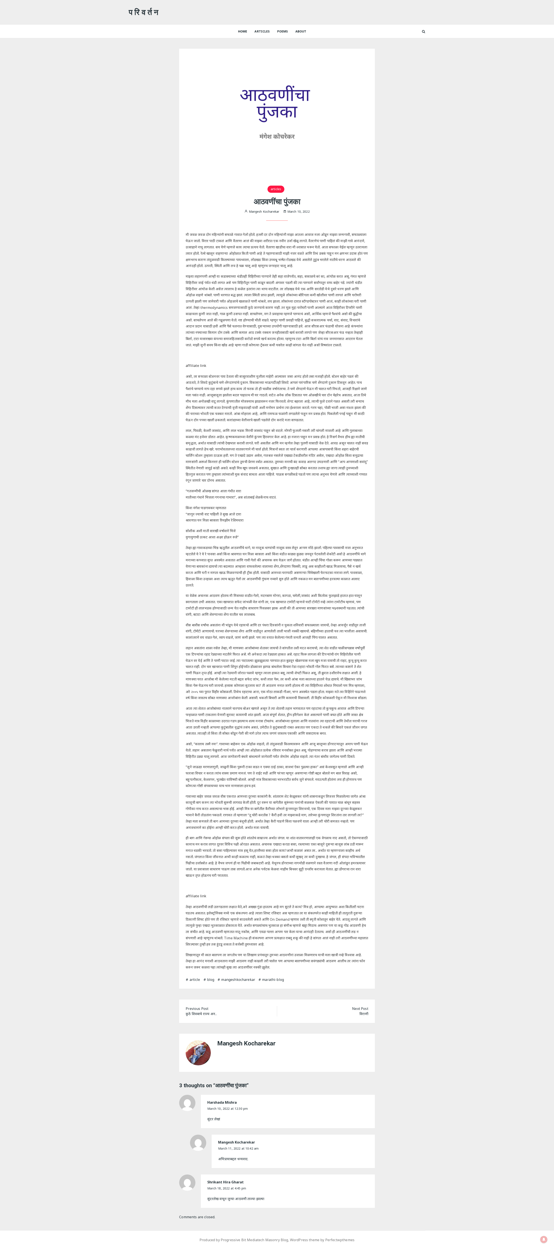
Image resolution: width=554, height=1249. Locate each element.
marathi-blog (273, 979)
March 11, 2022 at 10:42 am (238, 1148)
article (195, 979)
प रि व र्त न (143, 12)
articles (276, 189)
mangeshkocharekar (238, 979)
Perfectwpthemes (339, 1240)
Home (242, 31)
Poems (282, 31)
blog (210, 979)
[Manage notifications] (543, 1239)
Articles (262, 31)
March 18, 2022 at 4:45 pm (226, 1188)
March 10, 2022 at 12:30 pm (227, 1108)
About (300, 31)
